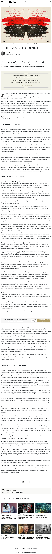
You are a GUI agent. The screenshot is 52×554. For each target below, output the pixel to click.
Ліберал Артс (8, 6)
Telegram (23, 548)
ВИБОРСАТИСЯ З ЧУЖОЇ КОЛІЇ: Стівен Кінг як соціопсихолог (26, 538)
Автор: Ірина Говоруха (11, 53)
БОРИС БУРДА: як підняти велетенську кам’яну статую (42, 538)
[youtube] (29, 2)
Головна (2, 6)
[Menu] (1, 2)
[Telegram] (25, 2)
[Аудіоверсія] (9, 508)
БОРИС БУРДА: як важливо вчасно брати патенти (42, 516)
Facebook (17, 548)
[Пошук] (50, 2)
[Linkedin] (27, 2)
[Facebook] (23, 2)
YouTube (35, 548)
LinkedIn (29, 548)
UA (47, 2)
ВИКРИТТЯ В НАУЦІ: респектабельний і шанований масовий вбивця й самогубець (8, 518)
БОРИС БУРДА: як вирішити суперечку (8, 538)
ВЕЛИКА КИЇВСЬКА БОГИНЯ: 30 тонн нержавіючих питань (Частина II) (26, 517)
